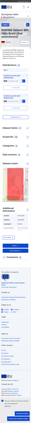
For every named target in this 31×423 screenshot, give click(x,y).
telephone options (13, 391)
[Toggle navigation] (28, 16)
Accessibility (5, 327)
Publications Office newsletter (10, 341)
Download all (14, 117)
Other (14, 312)
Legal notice (5, 322)
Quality (14, 245)
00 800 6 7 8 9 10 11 (12, 389)
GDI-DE (8, 42)
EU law (3, 350)
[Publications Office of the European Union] (14, 277)
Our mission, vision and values (10, 338)
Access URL (16, 87)
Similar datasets (14, 250)
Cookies (3, 324)
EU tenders (4, 353)
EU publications (6, 362)
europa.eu (15, 380)
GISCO (26, 201)
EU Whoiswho (5, 359)
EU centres (17, 395)
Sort (5, 70)
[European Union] (14, 376)
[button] (24, 1)
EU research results (7, 356)
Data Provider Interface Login (10, 364)
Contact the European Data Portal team (13, 297)
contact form (14, 393)
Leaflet (6, 201)
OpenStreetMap (14, 201)
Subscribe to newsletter (8, 299)
